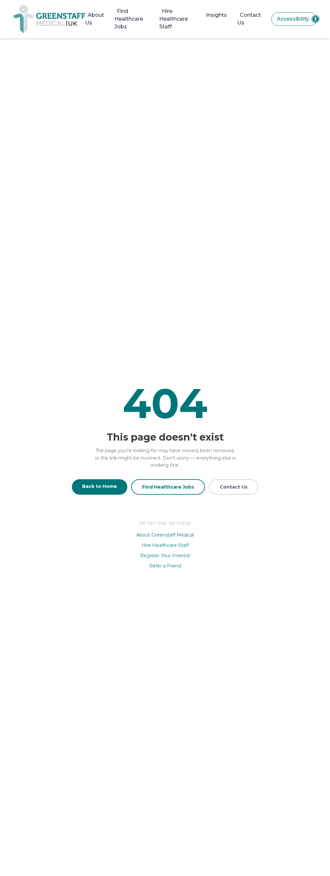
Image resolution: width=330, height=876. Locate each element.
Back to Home (99, 486)
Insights (216, 15)
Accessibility (293, 19)
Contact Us (249, 19)
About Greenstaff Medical (165, 535)
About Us (94, 19)
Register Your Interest (165, 555)
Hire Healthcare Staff (173, 19)
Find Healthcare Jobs (128, 19)
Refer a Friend (165, 566)
